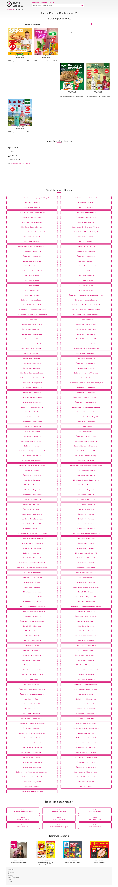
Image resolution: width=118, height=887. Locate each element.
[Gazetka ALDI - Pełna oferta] (72, 849)
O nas (9, 879)
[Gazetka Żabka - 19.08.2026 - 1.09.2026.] (98, 76)
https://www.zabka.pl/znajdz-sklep (20, 163)
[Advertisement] (85, 46)
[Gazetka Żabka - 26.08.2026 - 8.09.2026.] (20, 41)
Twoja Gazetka (18, 4)
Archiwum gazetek (13, 878)
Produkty (51, 2)
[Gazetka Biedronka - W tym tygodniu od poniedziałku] (45, 849)
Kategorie (44, 2)
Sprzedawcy (35, 2)
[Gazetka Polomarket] (99, 849)
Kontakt (10, 881)
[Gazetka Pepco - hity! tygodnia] (18, 849)
